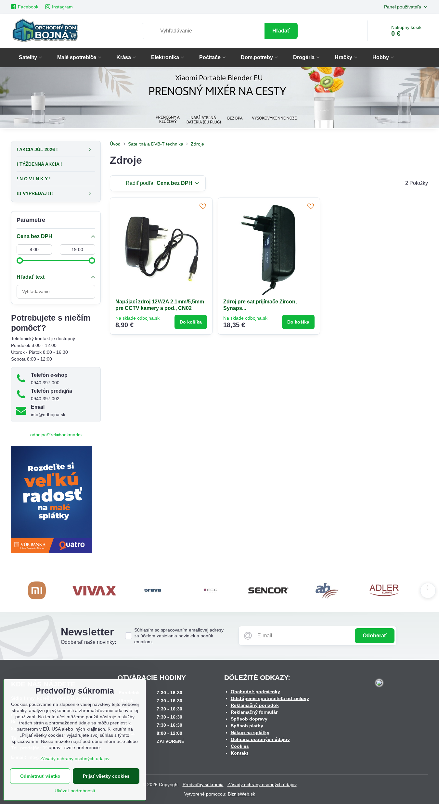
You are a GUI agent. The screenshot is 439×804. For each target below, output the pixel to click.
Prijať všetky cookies (106, 776)
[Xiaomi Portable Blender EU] (219, 98)
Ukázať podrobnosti (75, 790)
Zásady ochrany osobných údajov (262, 784)
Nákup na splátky (250, 732)
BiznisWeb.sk (241, 794)
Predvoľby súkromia (203, 784)
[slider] (20, 260)
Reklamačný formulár (254, 712)
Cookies (240, 746)
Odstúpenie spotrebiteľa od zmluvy (270, 698)
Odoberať (375, 635)
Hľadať (281, 30)
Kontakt (239, 753)
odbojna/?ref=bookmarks (56, 434)
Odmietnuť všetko (40, 776)
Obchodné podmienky (255, 691)
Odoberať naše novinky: (88, 642)
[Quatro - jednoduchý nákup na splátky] (51, 551)
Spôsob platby (247, 725)
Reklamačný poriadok (255, 705)
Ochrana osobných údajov (260, 739)
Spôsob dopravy (249, 718)
